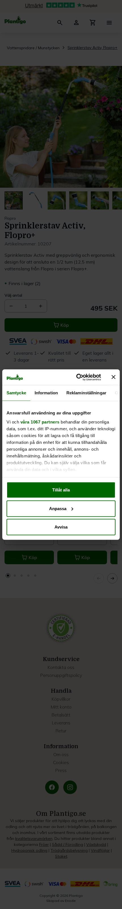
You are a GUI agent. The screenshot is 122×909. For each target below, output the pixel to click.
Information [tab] (46, 392)
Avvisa (61, 527)
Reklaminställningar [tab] (86, 392)
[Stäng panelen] (113, 377)
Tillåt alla (61, 489)
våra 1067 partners (40, 421)
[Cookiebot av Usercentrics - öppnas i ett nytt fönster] (76, 377)
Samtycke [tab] (16, 392)
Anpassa (57, 508)
